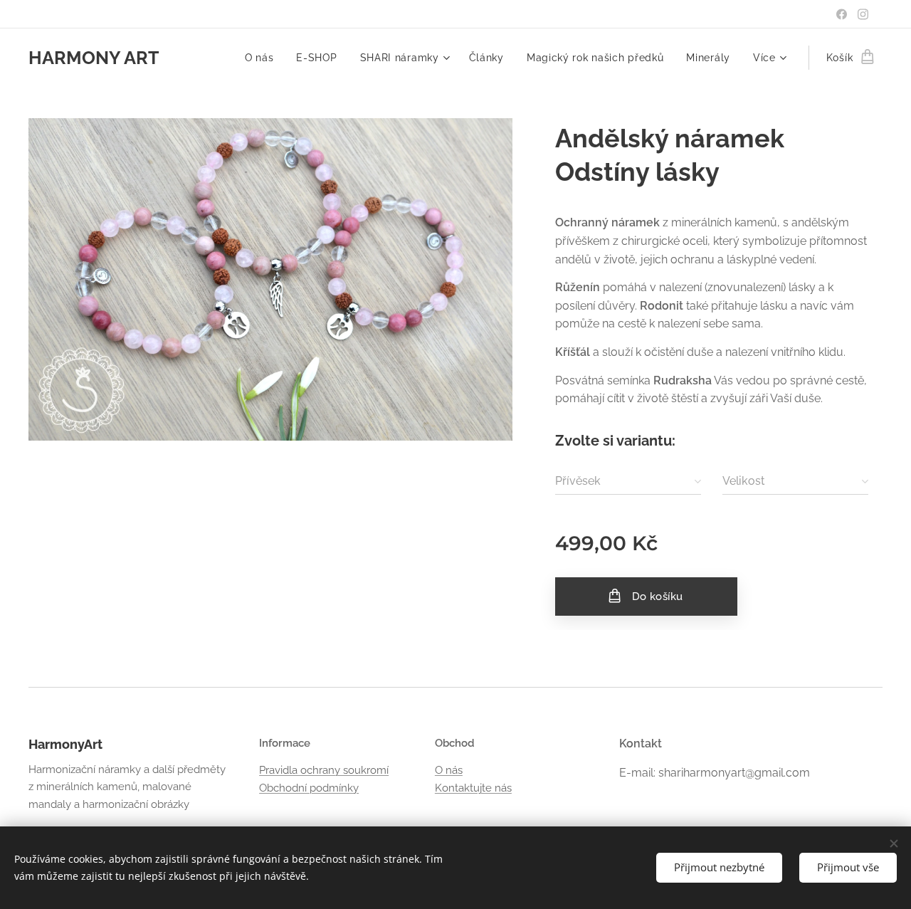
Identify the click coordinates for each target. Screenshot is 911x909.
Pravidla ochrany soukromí (324, 770)
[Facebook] (842, 14)
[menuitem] (263, 57)
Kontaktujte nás (473, 788)
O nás (449, 770)
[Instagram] (863, 14)
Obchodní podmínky (309, 788)
